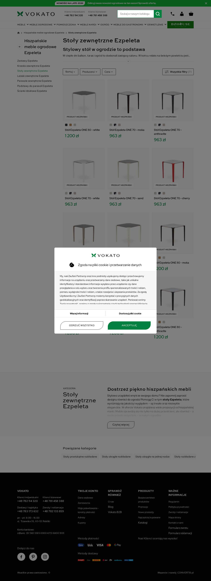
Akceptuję (129, 325)
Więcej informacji (79, 313)
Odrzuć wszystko (81, 325)
